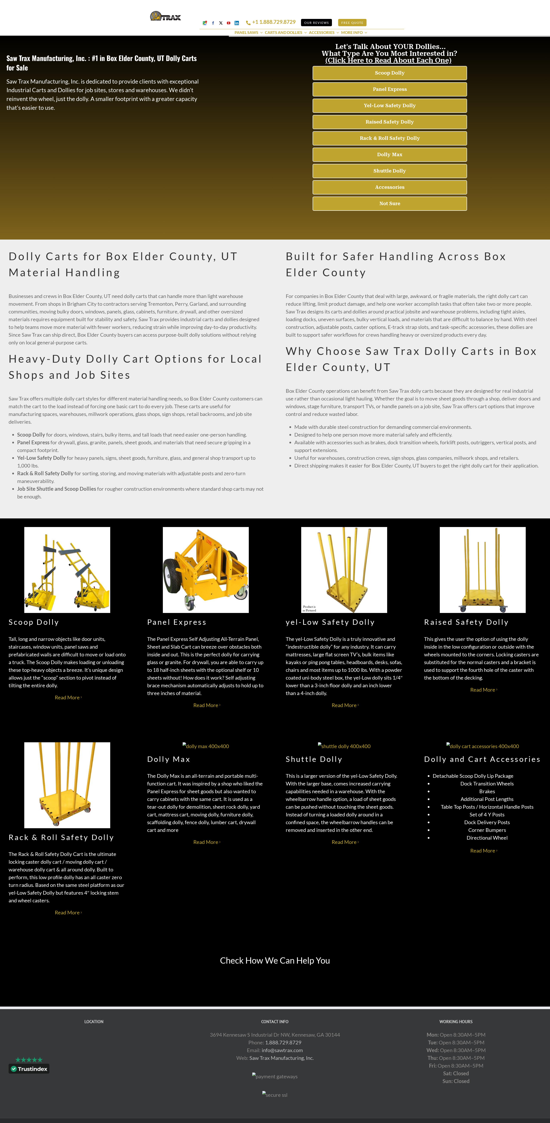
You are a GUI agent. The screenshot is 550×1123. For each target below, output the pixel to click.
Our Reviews (316, 22)
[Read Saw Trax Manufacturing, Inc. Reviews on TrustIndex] (29, 1069)
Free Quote (352, 22)
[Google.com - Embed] (93, 1063)
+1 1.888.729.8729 (274, 22)
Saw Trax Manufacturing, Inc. (281, 1058)
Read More (67, 697)
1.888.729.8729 (283, 1042)
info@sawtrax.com (282, 1050)
